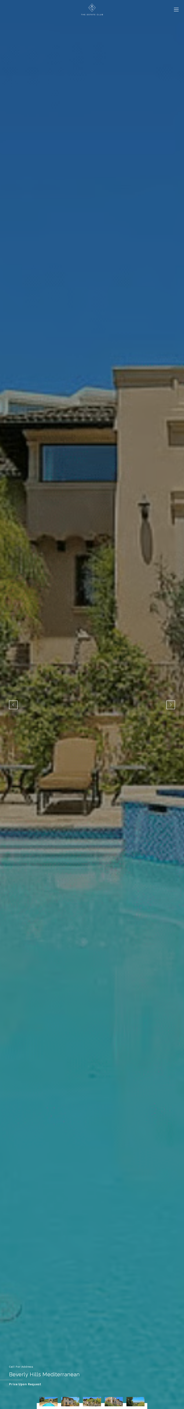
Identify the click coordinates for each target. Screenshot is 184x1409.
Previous (13, 705)
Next (170, 705)
